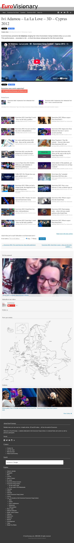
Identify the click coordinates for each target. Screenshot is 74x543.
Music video (10, 509)
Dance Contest (11, 478)
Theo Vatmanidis (68, 121)
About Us (39, 12)
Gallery (9, 491)
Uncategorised (11, 521)
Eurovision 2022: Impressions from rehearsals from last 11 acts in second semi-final (58, 101)
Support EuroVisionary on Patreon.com (15, 91)
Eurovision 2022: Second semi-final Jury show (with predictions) (25, 130)
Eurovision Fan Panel (13, 12)
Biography (9, 473)
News (4, 12)
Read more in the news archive (64, 233)
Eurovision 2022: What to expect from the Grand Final (61, 199)
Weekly (34, 238)
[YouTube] (64, 12)
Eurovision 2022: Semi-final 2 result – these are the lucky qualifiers (25, 118)
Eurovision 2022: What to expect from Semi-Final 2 (61, 118)
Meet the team (11, 451)
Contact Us (10, 448)
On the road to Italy (14, 485)
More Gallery (67, 413)
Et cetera (9, 480)
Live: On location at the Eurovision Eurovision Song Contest (23, 498)
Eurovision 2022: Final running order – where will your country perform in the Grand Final (61, 211)
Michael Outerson (68, 146)
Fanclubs (9, 489)
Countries (22, 12)
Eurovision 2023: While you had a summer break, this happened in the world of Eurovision (25, 187)
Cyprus (30, 32)
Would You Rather (12, 525)
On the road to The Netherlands (17, 487)
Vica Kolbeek (30, 155)
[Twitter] (61, 12)
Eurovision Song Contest (31, 107)
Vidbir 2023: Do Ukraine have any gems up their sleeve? (25, 175)
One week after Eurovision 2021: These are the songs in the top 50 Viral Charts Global (61, 153)
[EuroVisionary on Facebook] (58, 12)
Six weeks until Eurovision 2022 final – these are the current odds (24, 141)
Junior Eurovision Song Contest (15, 494)
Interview (9, 492)
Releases (9, 517)
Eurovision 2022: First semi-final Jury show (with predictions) (19, 245)
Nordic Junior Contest (12, 512)
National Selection (12, 510)
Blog (8, 474)
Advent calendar (11, 471)
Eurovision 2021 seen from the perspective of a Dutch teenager (24, 152)
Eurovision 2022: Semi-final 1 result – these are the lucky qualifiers (25, 221)
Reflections (10, 516)
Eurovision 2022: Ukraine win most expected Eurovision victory (25, 199)
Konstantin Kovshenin (41, 538)
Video (8, 523)
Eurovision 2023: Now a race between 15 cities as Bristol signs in (62, 186)
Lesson (9, 496)
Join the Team (11, 450)
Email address (5, 238)
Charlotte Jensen (31, 121)
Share (12, 28)
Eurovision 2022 (31, 12)
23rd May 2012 (5, 107)
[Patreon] (70, 12)
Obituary (9, 514)
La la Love (46, 107)
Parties (11, 501)
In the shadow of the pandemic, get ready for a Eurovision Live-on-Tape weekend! (62, 165)
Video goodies (12, 507)
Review (9, 519)
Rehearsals (25, 32)
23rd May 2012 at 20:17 (15, 32)
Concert (9, 476)
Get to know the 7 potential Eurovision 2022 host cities (59, 175)
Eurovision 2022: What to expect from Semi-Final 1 (61, 221)
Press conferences (14, 503)
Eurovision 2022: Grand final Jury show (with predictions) (25, 210)
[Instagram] (67, 12)
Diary (10, 500)
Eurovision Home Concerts (14, 482)
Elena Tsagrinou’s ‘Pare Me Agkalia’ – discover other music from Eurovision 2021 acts (61, 142)
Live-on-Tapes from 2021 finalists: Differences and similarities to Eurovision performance (25, 165)
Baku (23, 107)
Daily (29, 238)
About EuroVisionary (12, 453)
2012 (20, 107)
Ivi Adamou (41, 107)
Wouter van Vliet (68, 189)
